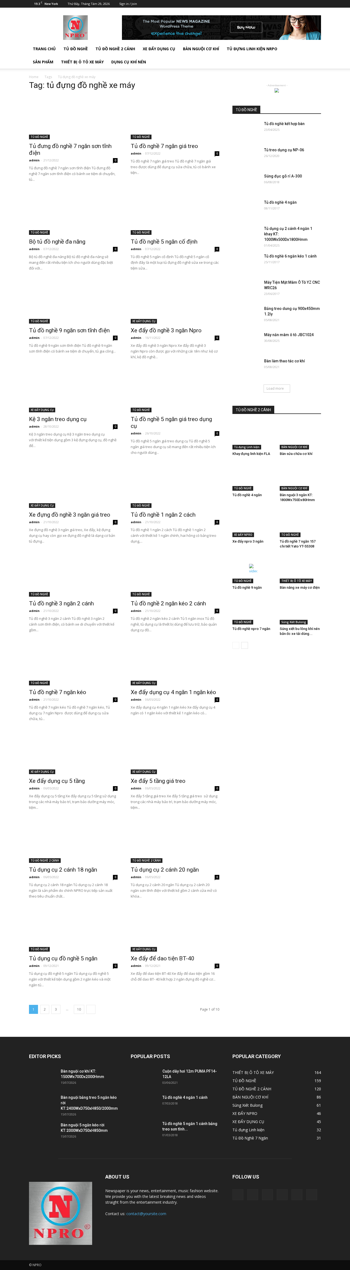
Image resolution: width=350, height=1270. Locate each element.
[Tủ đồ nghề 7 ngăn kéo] (73, 663)
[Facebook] (272, 4)
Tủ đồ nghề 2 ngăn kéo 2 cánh (168, 603)
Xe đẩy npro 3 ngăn (247, 541)
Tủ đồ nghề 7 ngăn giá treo (164, 146)
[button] (314, 55)
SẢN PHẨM (43, 61)
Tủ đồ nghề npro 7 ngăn (251, 629)
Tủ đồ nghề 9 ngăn (247, 587)
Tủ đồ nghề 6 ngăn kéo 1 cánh (290, 256)
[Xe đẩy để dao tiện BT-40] (175, 930)
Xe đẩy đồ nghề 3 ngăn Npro (166, 330)
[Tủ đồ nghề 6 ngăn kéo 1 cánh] (246, 263)
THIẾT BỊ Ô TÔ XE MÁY (296, 581)
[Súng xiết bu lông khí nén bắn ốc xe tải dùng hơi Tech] (300, 610)
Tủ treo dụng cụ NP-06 (284, 150)
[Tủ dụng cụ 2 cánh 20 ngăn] (175, 841)
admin (34, 160)
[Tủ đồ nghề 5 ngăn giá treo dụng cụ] (175, 390)
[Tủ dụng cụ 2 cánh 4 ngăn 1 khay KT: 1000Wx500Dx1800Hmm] (246, 235)
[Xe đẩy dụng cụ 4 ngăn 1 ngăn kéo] (175, 663)
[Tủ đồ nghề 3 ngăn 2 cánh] (73, 575)
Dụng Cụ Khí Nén (128, 61)
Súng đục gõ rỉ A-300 (283, 176)
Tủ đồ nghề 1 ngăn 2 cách (163, 514)
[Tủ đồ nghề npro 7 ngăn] (253, 610)
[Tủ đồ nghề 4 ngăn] (246, 209)
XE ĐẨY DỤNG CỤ (159, 48)
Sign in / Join (128, 4)
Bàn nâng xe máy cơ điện (300, 587)
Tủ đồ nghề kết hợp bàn (284, 124)
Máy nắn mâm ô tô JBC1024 (289, 335)
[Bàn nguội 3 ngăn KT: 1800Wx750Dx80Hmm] (300, 476)
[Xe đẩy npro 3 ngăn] (253, 522)
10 (79, 1009)
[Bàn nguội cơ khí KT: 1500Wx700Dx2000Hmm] (42, 1078)
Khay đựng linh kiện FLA (251, 454)
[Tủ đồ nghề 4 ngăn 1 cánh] (144, 1104)
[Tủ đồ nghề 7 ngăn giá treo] (175, 117)
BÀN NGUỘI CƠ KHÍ (201, 48)
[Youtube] (317, 4)
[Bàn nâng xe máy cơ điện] (300, 569)
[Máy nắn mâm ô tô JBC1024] (246, 341)
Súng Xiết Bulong (293, 622)
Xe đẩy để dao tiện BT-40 (162, 958)
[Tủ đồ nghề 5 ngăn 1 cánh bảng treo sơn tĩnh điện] (144, 1130)
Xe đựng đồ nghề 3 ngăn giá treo (69, 514)
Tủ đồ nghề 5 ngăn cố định (164, 241)
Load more (275, 388)
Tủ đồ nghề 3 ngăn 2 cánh (61, 603)
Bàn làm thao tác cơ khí (284, 361)
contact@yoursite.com (146, 1213)
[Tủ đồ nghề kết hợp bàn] (246, 130)
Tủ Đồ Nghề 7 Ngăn (250, 1138)
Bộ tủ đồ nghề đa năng (57, 241)
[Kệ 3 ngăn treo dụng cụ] (73, 390)
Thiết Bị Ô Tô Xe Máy (82, 61)
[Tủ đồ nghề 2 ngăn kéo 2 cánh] (175, 575)
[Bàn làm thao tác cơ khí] (246, 367)
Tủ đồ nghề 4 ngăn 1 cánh (185, 1097)
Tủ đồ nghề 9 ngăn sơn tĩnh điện (69, 330)
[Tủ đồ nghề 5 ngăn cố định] (175, 213)
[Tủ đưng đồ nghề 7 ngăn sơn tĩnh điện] (73, 117)
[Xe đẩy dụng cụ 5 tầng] (73, 752)
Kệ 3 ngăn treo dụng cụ (58, 419)
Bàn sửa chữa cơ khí (296, 454)
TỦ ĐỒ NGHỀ (75, 48)
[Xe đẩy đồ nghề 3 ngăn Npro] (175, 302)
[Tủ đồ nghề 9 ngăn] (253, 569)
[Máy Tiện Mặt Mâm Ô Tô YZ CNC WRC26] (246, 289)
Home (34, 77)
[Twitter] (290, 4)
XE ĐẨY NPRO (243, 535)
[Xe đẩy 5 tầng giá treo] (175, 752)
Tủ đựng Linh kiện (246, 447)
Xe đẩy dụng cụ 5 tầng (57, 781)
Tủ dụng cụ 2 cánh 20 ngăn (165, 869)
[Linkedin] (281, 4)
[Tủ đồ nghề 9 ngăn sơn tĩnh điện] (73, 302)
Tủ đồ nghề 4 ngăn (280, 202)
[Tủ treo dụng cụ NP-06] (246, 156)
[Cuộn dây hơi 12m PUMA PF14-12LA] (144, 1078)
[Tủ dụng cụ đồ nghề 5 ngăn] (73, 930)
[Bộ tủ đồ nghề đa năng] (73, 213)
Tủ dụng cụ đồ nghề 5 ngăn (63, 958)
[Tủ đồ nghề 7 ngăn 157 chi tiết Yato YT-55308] (300, 522)
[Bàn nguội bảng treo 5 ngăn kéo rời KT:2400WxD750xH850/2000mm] (42, 1104)
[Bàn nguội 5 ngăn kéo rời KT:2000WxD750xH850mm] (42, 1131)
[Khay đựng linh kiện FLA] (253, 435)
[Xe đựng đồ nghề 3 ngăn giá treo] (73, 486)
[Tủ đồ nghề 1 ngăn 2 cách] (175, 486)
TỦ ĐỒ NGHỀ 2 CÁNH (115, 48)
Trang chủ (44, 48)
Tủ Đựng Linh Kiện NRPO (252, 48)
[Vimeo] (299, 4)
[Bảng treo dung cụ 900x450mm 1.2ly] (246, 315)
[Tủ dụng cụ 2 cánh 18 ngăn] (73, 841)
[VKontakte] (308, 4)
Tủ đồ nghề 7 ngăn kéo (57, 692)
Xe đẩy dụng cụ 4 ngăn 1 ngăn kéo (173, 692)
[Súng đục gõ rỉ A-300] (246, 183)
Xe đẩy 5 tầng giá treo (158, 781)
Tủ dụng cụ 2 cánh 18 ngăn (63, 869)
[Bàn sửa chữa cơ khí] (300, 435)
